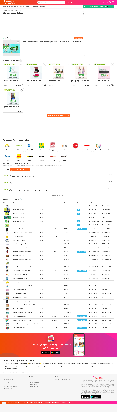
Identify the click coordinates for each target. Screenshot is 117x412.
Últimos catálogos (12, 6)
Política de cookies (66, 402)
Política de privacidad (57, 402)
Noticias (4, 392)
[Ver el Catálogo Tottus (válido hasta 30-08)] (11, 48)
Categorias (35, 6)
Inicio (4, 6)
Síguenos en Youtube (34, 384)
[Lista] (113, 2)
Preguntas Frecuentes (8, 379)
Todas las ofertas (9, 10)
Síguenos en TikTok (33, 386)
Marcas (4, 384)
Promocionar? (6, 381)
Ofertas (21, 6)
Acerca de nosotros (7, 388)
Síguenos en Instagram (34, 382)
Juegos (16, 10)
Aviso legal (36, 402)
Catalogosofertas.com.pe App (10, 386)
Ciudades (42, 6)
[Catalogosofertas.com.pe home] (9, 2)
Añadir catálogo (6, 390)
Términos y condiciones (45, 402)
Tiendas (27, 6)
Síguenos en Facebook (34, 380)
